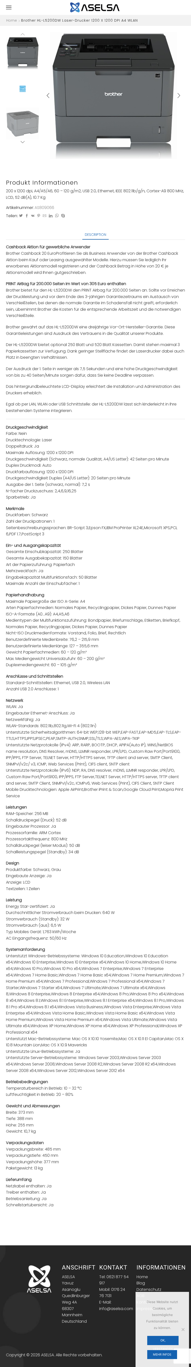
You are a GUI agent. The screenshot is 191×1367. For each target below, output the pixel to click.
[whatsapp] (57, 215)
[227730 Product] (22, 53)
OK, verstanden (163, 1341)
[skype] (62, 215)
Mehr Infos (162, 1354)
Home (11, 20)
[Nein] (182, 1329)
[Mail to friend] (45, 215)
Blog (141, 1283)
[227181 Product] (22, 88)
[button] (48, 95)
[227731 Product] (22, 123)
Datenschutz (149, 1289)
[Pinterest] (39, 215)
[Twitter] (21, 215)
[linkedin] (51, 215)
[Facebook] (27, 215)
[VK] (33, 215)
